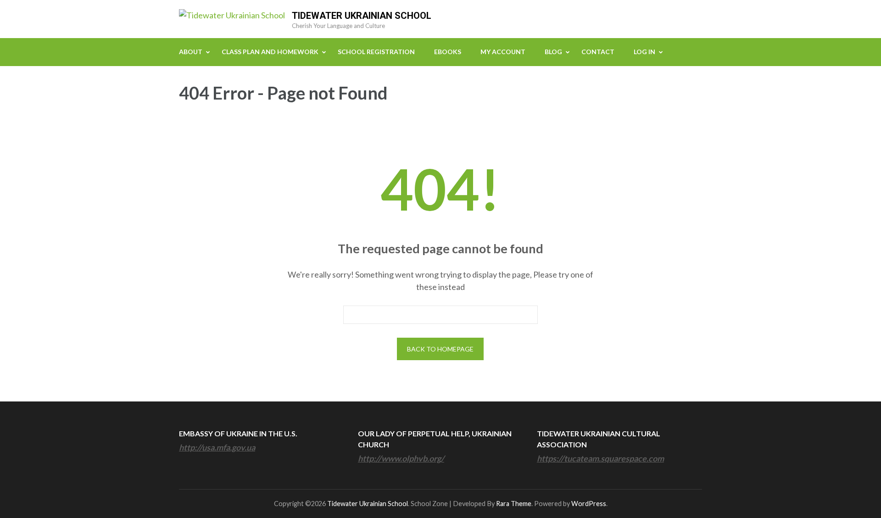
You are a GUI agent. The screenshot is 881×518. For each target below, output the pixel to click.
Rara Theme (513, 503)
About (190, 52)
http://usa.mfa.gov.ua (217, 447)
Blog (553, 52)
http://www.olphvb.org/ (401, 458)
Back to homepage (440, 349)
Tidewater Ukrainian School (361, 15)
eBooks (447, 52)
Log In (644, 52)
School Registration (376, 52)
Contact (597, 52)
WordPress (588, 503)
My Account (502, 52)
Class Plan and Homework (270, 52)
